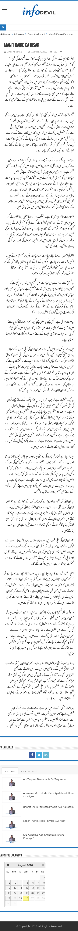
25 (20, 898)
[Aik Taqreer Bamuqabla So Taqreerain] (11, 783)
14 (38, 888)
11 (21, 888)
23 (8, 898)
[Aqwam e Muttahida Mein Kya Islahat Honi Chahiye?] (11, 797)
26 (26, 898)
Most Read (9, 771)
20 (32, 893)
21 (38, 893)
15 (44, 888)
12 (27, 888)
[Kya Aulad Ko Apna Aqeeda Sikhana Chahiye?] (11, 838)
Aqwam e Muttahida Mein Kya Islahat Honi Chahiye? (48, 794)
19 (27, 893)
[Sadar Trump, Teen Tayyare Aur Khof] (11, 825)
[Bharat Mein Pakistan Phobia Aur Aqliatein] (11, 811)
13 (33, 888)
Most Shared (29, 771)
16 (9, 893)
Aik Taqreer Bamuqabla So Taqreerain (45, 779)
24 (14, 898)
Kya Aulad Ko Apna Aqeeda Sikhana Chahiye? (43, 836)
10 (15, 888)
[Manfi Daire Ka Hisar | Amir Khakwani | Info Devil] (32, 755)
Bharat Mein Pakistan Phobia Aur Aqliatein (48, 807)
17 (15, 893)
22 (43, 893)
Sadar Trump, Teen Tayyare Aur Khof (44, 821)
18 (21, 893)
